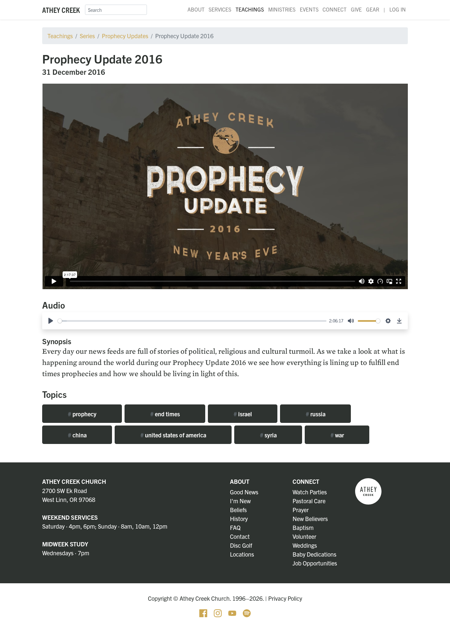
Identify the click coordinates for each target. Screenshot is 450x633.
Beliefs (238, 509)
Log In (397, 9)
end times (165, 414)
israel (243, 414)
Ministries (281, 9)
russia (315, 414)
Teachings (250, 9)
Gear (372, 9)
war (337, 435)
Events (309, 9)
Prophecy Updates (125, 36)
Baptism (303, 527)
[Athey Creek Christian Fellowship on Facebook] (204, 612)
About (196, 9)
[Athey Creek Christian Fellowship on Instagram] (218, 612)
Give (356, 9)
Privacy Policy (285, 598)
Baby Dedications (314, 554)
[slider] (192, 321)
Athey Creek (61, 9)
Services (220, 9)
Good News (244, 492)
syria (268, 435)
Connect (335, 9)
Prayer (301, 509)
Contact (240, 536)
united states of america (173, 435)
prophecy (82, 414)
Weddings (305, 545)
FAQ (235, 527)
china (77, 435)
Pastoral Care (309, 501)
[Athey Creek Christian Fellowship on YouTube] (233, 612)
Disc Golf (241, 545)
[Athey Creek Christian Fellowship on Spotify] (247, 612)
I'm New (240, 501)
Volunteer (304, 536)
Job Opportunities (315, 563)
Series (87, 36)
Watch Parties (310, 492)
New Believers (310, 518)
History (239, 518)
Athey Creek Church (74, 481)
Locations (242, 554)
